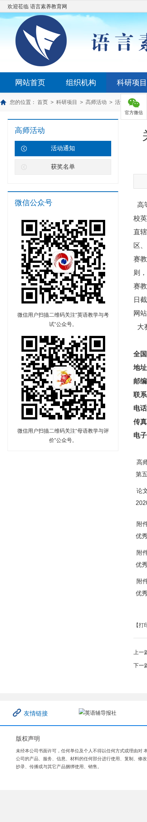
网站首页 (30, 82)
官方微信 (134, 112)
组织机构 (81, 82)
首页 (42, 102)
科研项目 (66, 102)
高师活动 (96, 102)
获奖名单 (63, 166)
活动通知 (63, 148)
